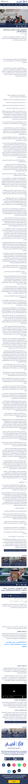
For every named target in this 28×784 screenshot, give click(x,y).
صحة (12, 4)
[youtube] (24, 765)
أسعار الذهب (20, 4)
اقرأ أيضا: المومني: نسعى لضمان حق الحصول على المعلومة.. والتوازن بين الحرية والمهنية (15, 644)
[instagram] (14, 765)
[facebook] (3, 765)
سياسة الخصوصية (7, 777)
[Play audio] (3, 595)
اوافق (14, 781)
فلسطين (8, 4)
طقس (4, 4)
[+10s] (24, 596)
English (4, 1)
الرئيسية (26, 4)
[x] (8, 765)
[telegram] (9, 771)
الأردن (16, 4)
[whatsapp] (19, 765)
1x (6, 595)
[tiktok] (14, 771)
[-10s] (22, 596)
